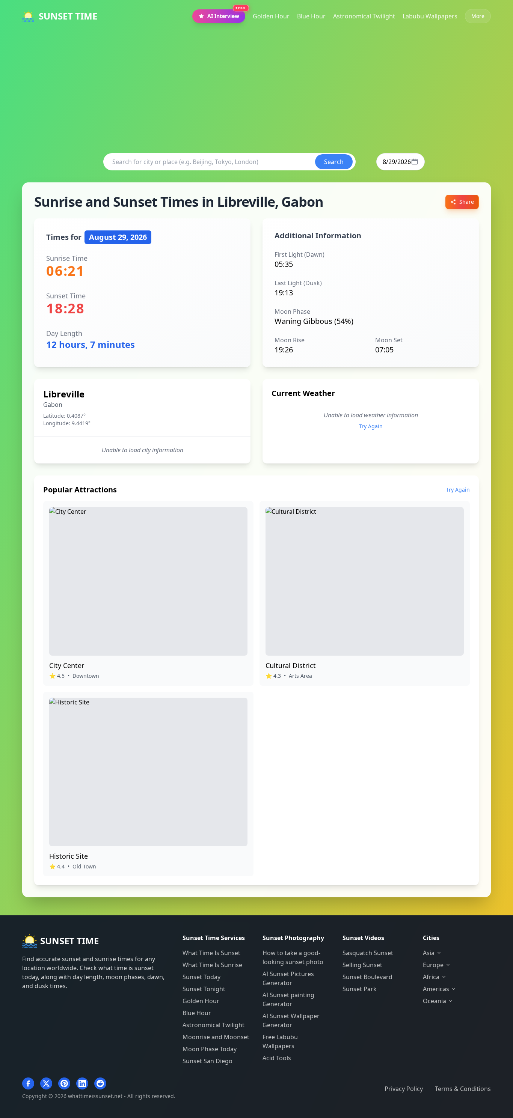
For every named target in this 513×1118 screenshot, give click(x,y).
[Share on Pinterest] (64, 1083)
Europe (433, 965)
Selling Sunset (362, 965)
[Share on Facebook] (28, 1083)
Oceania (434, 1001)
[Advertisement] (256, 88)
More (477, 16)
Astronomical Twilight (213, 1025)
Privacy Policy (404, 1089)
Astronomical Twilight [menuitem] (364, 16)
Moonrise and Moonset (216, 1037)
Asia (429, 953)
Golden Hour (201, 1001)
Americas (436, 989)
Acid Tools (277, 1058)
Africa (431, 977)
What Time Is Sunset (211, 953)
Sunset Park (360, 989)
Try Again (371, 426)
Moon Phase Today (210, 1049)
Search (334, 162)
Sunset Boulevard (367, 977)
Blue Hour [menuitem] (311, 16)
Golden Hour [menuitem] (271, 16)
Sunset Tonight (204, 989)
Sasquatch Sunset (368, 953)
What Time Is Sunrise (212, 965)
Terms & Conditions (463, 1089)
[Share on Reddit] (100, 1083)
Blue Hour (197, 1013)
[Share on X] (46, 1083)
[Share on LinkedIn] (82, 1083)
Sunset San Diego (207, 1061)
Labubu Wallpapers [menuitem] (430, 16)
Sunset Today (201, 977)
